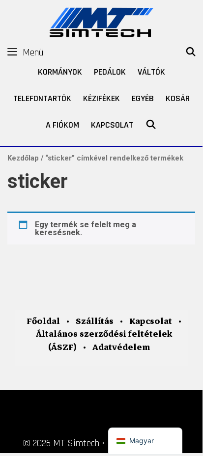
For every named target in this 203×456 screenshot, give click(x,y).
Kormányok (60, 72)
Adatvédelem (121, 347)
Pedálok (110, 72)
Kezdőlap (23, 158)
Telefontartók (42, 98)
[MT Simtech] (101, 21)
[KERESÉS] (191, 52)
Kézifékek (101, 98)
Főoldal (43, 321)
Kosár (178, 98)
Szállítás (95, 321)
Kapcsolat (112, 125)
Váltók (151, 72)
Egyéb (143, 98)
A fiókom (62, 125)
